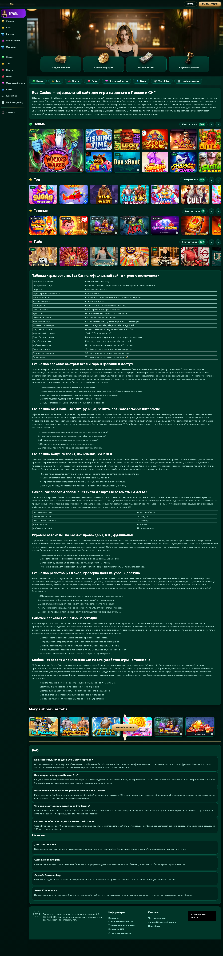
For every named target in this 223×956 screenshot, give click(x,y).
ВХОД (190, 4)
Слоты (75, 81)
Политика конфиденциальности (120, 919)
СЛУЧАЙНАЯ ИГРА (125, 727)
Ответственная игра (119, 933)
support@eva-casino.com (162, 922)
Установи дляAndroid (198, 916)
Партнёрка (154, 926)
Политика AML (116, 929)
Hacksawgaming (190, 81)
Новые (39, 81)
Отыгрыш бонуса (118, 81)
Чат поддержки (157, 918)
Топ (58, 81)
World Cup (164, 81)
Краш (143, 81)
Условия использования (121, 925)
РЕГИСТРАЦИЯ (210, 4)
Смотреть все (193, 124)
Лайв (94, 81)
